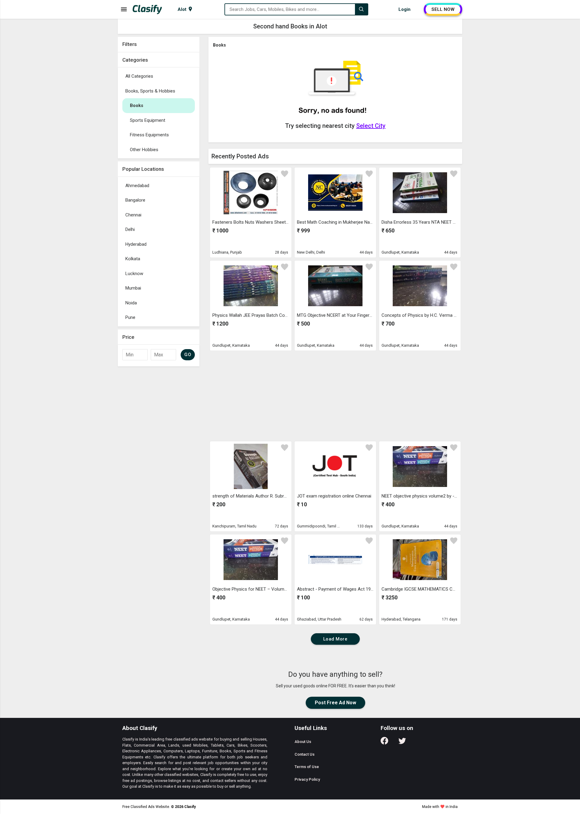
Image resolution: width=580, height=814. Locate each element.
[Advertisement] (335, 395)
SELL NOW (443, 9)
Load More (335, 639)
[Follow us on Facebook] (384, 743)
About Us (303, 741)
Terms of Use (307, 766)
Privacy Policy (307, 779)
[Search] (361, 9)
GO (187, 354)
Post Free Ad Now (335, 702)
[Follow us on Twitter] (402, 743)
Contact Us (304, 754)
